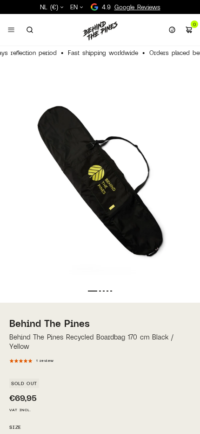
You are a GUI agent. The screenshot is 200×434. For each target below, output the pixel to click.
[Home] (100, 31)
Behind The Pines (49, 323)
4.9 (131, 7)
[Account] (172, 29)
